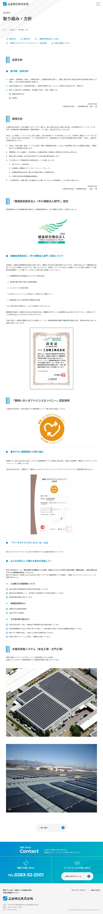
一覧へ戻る (43, 828)
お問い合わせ (95, 890)
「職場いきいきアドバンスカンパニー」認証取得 (28, 43)
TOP (4, 30)
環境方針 (27, 39)
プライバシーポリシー (78, 890)
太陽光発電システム (62, 43)
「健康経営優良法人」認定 (48, 39)
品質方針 (12, 39)
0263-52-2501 (29, 874)
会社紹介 (12, 30)
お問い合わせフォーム (73, 876)
